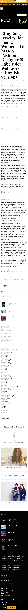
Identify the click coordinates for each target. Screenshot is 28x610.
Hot (3, 293)
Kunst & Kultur (4, 389)
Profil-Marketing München (7, 340)
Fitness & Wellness (5, 352)
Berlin (2, 392)
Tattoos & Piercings (5, 359)
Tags (15, 293)
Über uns (4, 588)
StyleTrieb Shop (4, 342)
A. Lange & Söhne (5, 326)
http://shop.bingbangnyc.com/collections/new (11, 103)
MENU (6, 2)
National (9, 556)
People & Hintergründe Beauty (8, 358)
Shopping (3, 401)
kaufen (9, 567)
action (2, 407)
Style (20, 562)
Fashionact (19, 560)
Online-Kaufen (16, 567)
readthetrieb (17, 558)
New (7, 293)
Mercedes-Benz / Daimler (7, 337)
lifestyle (9, 565)
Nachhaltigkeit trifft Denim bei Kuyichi (14, 502)
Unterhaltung (4, 372)
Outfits (2, 385)
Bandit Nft (10, 539)
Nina (14, 81)
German (18, 1)
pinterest (17, 279)
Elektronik (3, 365)
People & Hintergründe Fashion (8, 386)
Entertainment (4, 362)
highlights (4, 571)
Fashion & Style (21, 81)
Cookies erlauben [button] (11, 607)
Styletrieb (4, 565)
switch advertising (8, 584)
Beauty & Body (4, 348)
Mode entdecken (5, 378)
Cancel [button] (4, 607)
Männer (3, 382)
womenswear (5, 560)
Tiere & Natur (4, 399)
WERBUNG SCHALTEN (8, 580)
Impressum (5, 592)
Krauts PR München (5, 333)
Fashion (3, 556)
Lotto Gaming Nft (12, 310)
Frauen (3, 379)
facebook (4, 279)
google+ (23, 279)
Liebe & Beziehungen (6, 396)
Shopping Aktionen (5, 403)
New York (3, 409)
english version (7, 595)
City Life (3, 391)
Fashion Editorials (5, 375)
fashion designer (12, 562)
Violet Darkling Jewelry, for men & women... (14, 442)
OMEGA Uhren (4, 339)
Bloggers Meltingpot (6, 330)
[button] (7, 604)
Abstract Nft (11, 316)
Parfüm (3, 356)
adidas (2, 329)
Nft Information (12, 303)
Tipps (2, 404)
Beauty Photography (6, 350)
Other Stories (4, 398)
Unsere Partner (7, 590)
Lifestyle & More (4, 388)
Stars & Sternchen (5, 371)
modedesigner (16, 565)
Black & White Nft (12, 546)
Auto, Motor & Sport (5, 363)
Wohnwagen (4, 410)
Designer (23, 556)
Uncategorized (4, 412)
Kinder (2, 381)
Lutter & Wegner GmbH (6, 336)
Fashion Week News (5, 376)
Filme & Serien (4, 366)
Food (2, 394)
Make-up (3, 355)
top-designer (18, 569)
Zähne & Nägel (4, 360)
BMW (2, 332)
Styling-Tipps (4, 383)
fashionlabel (4, 562)
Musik (2, 369)
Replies (11, 293)
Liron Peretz (4, 334)
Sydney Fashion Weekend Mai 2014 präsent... (14, 467)
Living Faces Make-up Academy (8, 327)
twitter (11, 279)
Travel (2, 406)
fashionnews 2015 (6, 569)
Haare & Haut (4, 353)
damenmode (12, 560)
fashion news (16, 556)
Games (3, 368)
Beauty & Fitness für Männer (7, 349)
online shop (10, 558)
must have (4, 567)
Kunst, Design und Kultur (7, 395)
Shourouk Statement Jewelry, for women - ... (14, 476)
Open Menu (1, 8)
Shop (13, 569)
